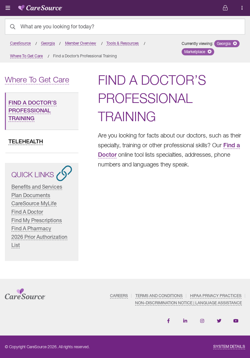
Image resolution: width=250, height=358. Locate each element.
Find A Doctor (27, 211)
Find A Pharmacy (31, 228)
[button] (227, 43)
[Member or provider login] (242, 8)
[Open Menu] (8, 8)
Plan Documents (30, 195)
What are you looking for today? (57, 26)
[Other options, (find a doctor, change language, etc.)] (225, 8)
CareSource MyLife (34, 203)
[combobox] (125, 27)
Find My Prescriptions (36, 220)
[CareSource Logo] (40, 6)
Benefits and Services (36, 186)
